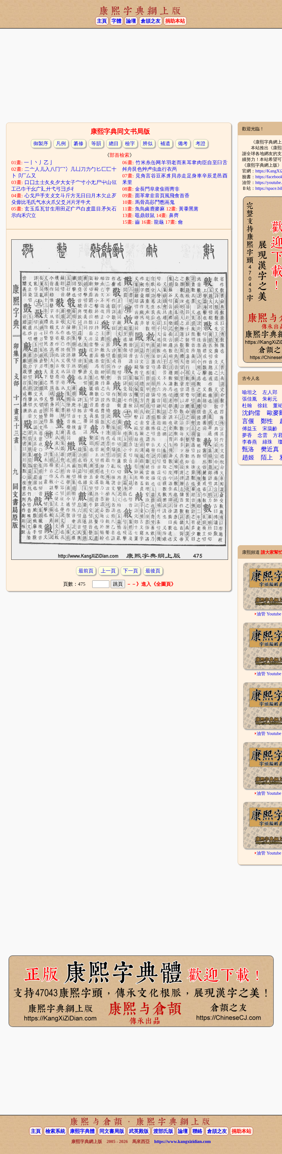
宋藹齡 (269, 428)
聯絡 (197, 1131)
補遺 (165, 143)
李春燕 (249, 442)
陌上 (267, 457)
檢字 (130, 143)
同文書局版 (111, 1131)
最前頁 (85, 571)
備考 (183, 143)
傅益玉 (249, 428)
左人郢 (269, 392)
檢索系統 (55, 1131)
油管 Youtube (269, 614)
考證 (200, 143)
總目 (114, 143)
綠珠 (267, 442)
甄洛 (248, 449)
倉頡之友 (151, 21)
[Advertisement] (141, 77)
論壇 (131, 21)
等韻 (96, 143)
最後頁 (152, 571)
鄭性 (267, 421)
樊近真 (270, 449)
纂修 (78, 143)
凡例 (61, 143)
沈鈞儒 (251, 412)
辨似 (148, 143)
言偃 (248, 421)
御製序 (40, 143)
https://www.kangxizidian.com (182, 1141)
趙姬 (248, 457)
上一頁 (108, 571)
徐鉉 (262, 405)
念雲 (262, 435)
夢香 (247, 435)
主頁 (102, 21)
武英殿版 (139, 1131)
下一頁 (130, 571)
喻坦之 (249, 392)
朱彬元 (269, 399)
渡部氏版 (163, 1131)
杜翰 (247, 405)
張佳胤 (249, 399)
